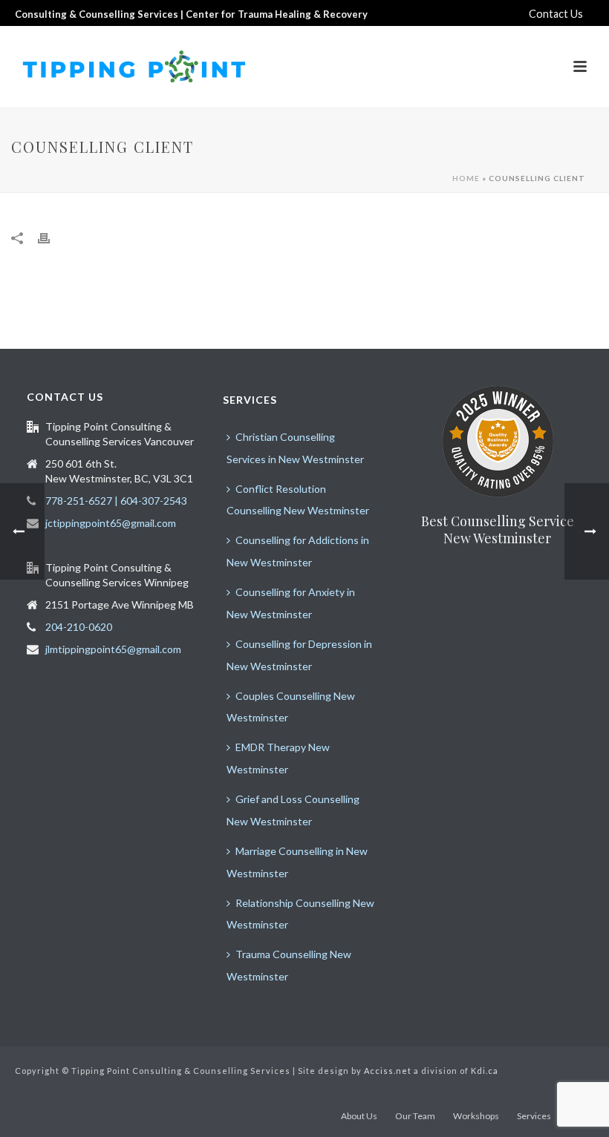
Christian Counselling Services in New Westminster (295, 447)
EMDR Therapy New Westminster (278, 758)
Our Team (415, 1115)
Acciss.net (387, 1070)
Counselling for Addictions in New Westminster (298, 551)
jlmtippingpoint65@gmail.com (113, 649)
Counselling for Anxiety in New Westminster (291, 603)
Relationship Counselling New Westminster (300, 914)
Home (466, 178)
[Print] (51, 237)
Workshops (476, 1115)
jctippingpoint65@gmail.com (110, 523)
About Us (359, 1115)
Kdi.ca (484, 1070)
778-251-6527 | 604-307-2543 (116, 500)
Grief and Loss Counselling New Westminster (293, 810)
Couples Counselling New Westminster (291, 706)
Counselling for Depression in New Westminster (299, 655)
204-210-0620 (78, 626)
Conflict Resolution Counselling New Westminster (298, 499)
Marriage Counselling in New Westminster (297, 862)
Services (534, 1115)
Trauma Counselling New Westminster (289, 965)
